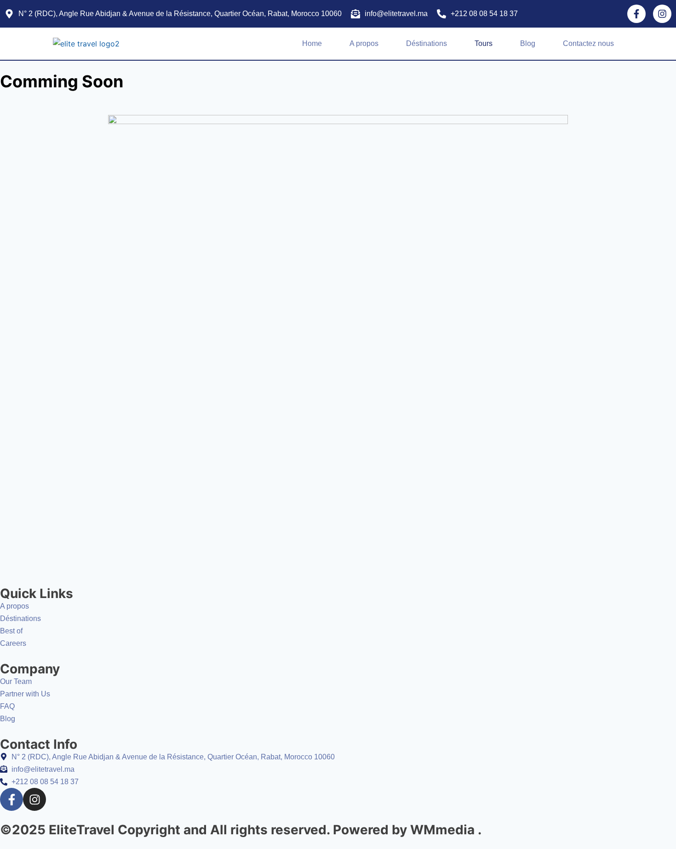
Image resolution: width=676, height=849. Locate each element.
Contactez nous (588, 43)
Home (312, 43)
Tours (484, 43)
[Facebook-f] (636, 14)
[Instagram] (662, 14)
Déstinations (426, 43)
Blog (527, 43)
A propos (363, 43)
